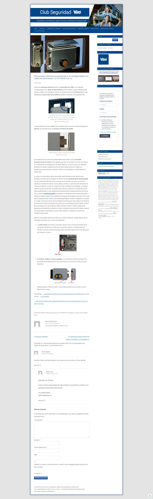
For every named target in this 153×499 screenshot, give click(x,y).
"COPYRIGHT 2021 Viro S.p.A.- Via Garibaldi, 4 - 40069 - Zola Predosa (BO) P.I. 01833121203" (56, 487)
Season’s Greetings (41, 336)
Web (35, 455)
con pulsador (45, 296)
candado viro (104, 198)
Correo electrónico (40, 447)
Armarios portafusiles (107, 28)
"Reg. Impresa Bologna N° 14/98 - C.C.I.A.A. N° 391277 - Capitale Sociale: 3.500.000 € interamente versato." (59, 489)
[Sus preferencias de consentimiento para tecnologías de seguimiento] (150, 496)
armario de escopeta (108, 181)
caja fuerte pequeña (110, 189)
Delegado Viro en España (104, 158)
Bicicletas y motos (83, 28)
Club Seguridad (56, 12)
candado (104, 191)
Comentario (38, 420)
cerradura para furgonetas (106, 202)
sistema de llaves (108, 213)
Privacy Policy (37, 491)
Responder (36, 365)
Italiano (100, 47)
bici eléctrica (104, 188)
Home (35, 28)
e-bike (102, 206)
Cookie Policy (44, 491)
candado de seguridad (112, 192)
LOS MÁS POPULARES (39, 31)
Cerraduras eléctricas (69, 28)
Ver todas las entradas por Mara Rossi (56, 325)
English (105, 47)
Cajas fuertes (95, 28)
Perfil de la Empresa (103, 154)
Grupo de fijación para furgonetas (111, 206)
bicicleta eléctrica (110, 185)
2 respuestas (37, 82)
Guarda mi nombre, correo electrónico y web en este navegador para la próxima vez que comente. (61, 466)
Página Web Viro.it (103, 156)
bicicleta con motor (105, 184)
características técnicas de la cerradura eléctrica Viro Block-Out (64, 294)
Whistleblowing (50, 491)
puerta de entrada (107, 211)
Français (110, 47)
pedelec (107, 208)
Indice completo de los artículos (106, 166)
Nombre (37, 440)
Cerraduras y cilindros (53, 28)
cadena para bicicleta (112, 188)
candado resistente (112, 195)
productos (70, 312)
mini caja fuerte (101, 208)
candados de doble (106, 197)
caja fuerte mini (101, 189)
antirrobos (111, 180)
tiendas (109, 216)
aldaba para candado (102, 180)
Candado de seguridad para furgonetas (106, 194)
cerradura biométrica (105, 199)
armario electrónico (106, 183)
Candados (42, 28)
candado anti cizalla (112, 191)
